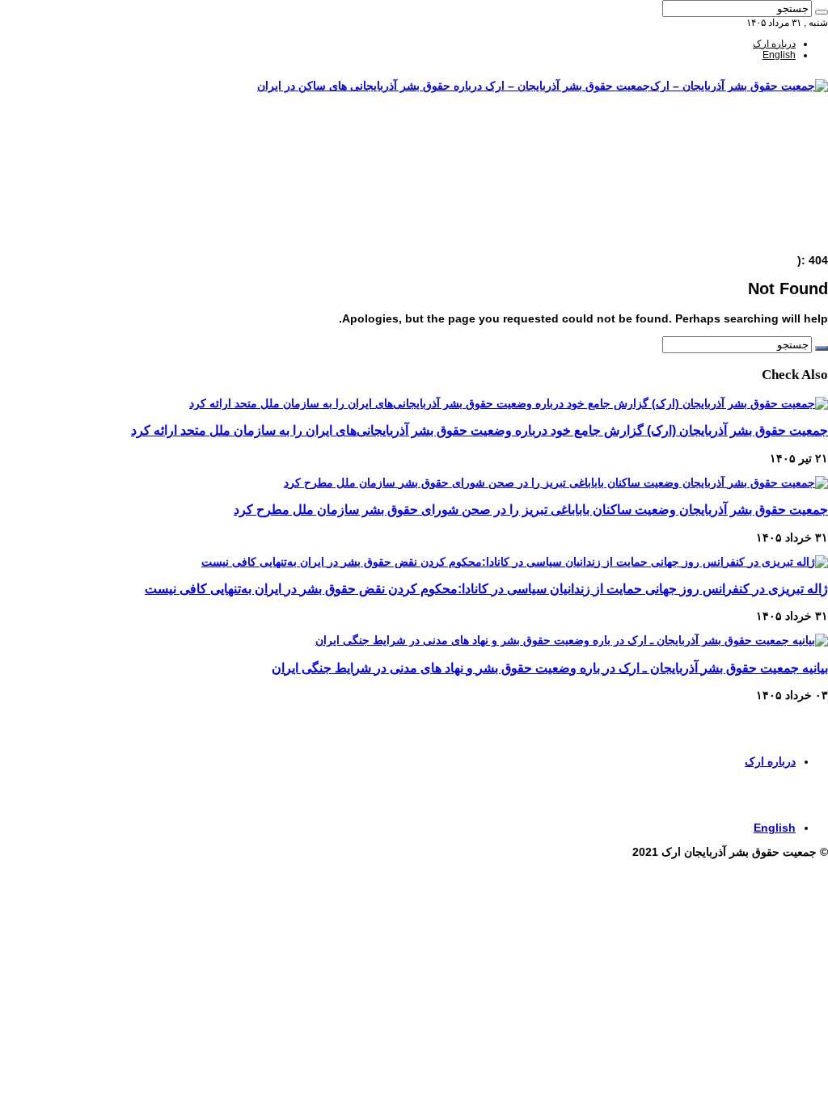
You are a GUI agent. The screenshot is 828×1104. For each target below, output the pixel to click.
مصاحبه (781, 215)
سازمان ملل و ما (762, 193)
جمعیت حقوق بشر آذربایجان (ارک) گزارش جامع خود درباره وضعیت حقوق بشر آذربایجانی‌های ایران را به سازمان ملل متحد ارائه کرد (479, 430)
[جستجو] (821, 12)
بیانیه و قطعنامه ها (759, 227)
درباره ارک (774, 43)
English (779, 55)
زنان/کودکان (771, 159)
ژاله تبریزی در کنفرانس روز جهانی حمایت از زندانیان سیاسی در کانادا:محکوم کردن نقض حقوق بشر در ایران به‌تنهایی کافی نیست (486, 588)
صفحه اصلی (771, 136)
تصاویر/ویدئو (771, 182)
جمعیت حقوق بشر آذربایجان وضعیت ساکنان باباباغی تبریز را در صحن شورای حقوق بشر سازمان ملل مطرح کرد (531, 509)
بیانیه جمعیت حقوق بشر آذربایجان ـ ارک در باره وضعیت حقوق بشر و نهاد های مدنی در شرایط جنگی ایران (550, 667)
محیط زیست (770, 204)
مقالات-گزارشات (761, 148)
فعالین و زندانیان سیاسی (745, 170)
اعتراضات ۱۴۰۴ (765, 238)
